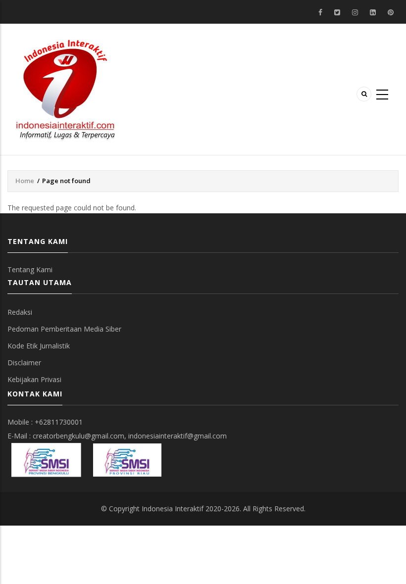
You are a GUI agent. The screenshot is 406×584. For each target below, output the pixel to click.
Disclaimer (24, 362)
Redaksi (19, 312)
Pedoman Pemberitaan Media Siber (64, 329)
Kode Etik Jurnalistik (38, 345)
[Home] (65, 88)
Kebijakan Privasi (34, 379)
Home (24, 180)
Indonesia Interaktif (172, 508)
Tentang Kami (29, 269)
